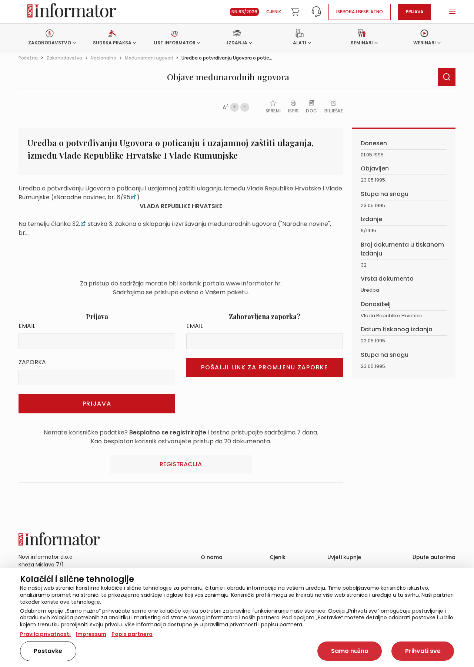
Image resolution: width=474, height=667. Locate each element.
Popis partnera (132, 634)
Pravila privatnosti (45, 634)
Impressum (91, 634)
